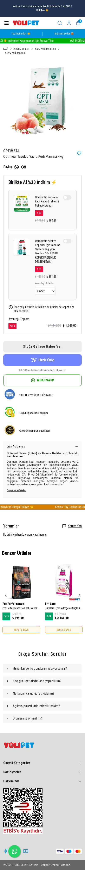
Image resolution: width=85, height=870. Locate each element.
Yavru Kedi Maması (15, 52)
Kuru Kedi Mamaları (45, 48)
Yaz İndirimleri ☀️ (20, 33)
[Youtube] (25, 851)
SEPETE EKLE (21, 629)
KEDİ (5, 48)
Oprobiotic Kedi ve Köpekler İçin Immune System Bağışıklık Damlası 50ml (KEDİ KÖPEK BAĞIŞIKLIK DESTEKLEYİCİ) (47, 251)
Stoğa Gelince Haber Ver (42, 347)
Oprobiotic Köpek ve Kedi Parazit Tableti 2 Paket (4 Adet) (47, 201)
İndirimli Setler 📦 (64, 33)
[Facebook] (5, 851)
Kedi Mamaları (21, 48)
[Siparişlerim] (69, 23)
